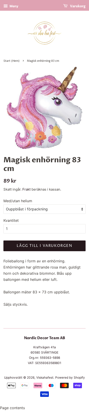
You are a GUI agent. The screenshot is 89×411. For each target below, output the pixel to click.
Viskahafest (44, 377)
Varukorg (77, 6)
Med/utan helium (17, 201)
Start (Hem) (11, 61)
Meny (13, 6)
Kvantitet (11, 220)
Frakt (26, 189)
